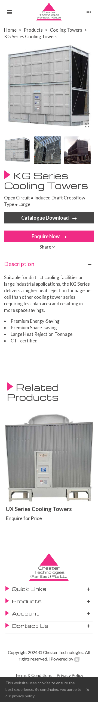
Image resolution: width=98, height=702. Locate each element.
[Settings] (89, 12)
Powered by (62, 658)
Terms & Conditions (33, 675)
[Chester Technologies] (49, 11)
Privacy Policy (70, 675)
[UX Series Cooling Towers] (49, 458)
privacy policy (23, 696)
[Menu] (9, 12)
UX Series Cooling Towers (39, 509)
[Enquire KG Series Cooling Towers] (87, 125)
